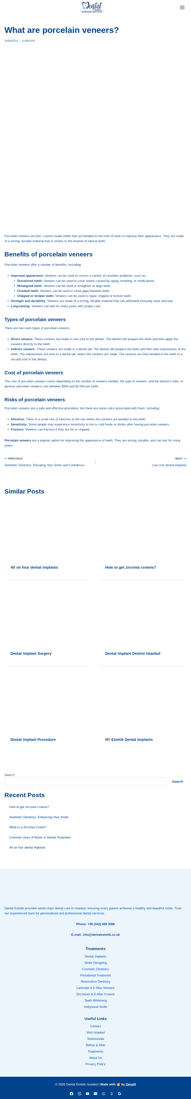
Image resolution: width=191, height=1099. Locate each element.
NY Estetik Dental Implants (129, 740)
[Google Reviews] (119, 1093)
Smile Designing (95, 963)
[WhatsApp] (103, 1093)
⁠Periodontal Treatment (95, 975)
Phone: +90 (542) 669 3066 (95, 924)
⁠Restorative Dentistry (95, 981)
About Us (95, 1058)
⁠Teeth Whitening (95, 1000)
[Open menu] (182, 7)
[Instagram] (79, 1093)
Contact (95, 1026)
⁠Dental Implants (96, 956)
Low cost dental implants (169, 462)
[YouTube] (87, 1093)
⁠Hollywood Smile (95, 1007)
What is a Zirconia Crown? (27, 827)
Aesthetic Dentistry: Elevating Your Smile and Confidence (44, 462)
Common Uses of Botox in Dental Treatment (40, 837)
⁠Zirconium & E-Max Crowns (95, 994)
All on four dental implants (34, 567)
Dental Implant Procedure (33, 740)
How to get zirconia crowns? (130, 567)
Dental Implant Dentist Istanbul (132, 653)
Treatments (95, 1051)
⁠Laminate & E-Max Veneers (95, 988)
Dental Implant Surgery (30, 653)
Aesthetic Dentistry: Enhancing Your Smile (38, 817)
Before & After (95, 1045)
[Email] (95, 1093)
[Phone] (111, 1093)
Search (9, 775)
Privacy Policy (95, 1064)
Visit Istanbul (96, 1032)
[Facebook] (71, 1093)
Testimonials (95, 1039)
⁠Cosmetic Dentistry (95, 969)
